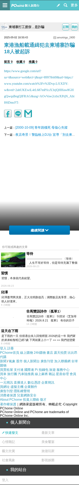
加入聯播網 (62, 361)
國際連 (29, 369)
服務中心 (63, 369)
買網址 (5, 386)
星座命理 (62, 374)
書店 (50, 352)
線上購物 (26, 352)
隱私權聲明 (22, 391)
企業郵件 (30, 386)
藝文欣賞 (8, 451)
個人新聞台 (31, 361)
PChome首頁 (9, 352)
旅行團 (12, 374)
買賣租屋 (6, 369)
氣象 (12, 361)
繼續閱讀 (38, 230)
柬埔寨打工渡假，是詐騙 (26, 27)
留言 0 (8, 61)
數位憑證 (34, 382)
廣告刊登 (47, 361)
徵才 (43, 399)
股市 (19, 361)
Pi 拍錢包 (41, 369)
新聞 (3, 361)
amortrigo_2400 (66, 37)
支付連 (18, 369)
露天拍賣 (60, 352)
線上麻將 (41, 374)
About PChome (11, 399)
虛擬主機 (17, 386)
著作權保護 (8, 404)
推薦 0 (33, 61)
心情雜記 (8, 442)
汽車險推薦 (26, 374)
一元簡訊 (6, 382)
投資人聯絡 (31, 399)
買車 (3, 374)
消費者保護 (8, 395)
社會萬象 (8, 460)
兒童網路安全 (26, 395)
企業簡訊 (47, 382)
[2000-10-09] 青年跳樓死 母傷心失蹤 (41, 127)
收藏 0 (20, 61)
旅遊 (52, 369)
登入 (3, 348)
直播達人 (20, 382)
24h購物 (40, 352)
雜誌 (52, 374)
